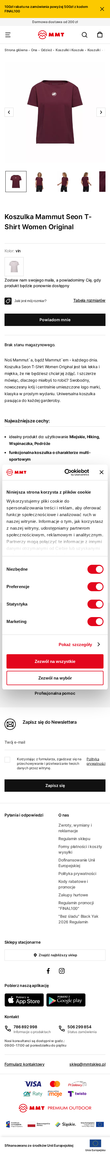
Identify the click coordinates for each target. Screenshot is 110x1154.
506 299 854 (79, 1026)
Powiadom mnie (55, 319)
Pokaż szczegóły (75, 644)
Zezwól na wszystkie (55, 661)
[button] (55, 112)
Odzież (46, 50)
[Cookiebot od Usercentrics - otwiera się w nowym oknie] (66, 472)
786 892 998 (25, 1026)
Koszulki (94, 50)
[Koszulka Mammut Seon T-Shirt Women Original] (14, 266)
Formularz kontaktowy (25, 1064)
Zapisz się (55, 785)
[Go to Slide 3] (62, 181)
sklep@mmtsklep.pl (87, 1064)
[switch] (95, 586)
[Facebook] (48, 972)
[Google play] (66, 1000)
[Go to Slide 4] (86, 181)
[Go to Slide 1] (16, 181)
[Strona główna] (51, 34)
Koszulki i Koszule (70, 50)
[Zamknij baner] (102, 472)
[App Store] (24, 1000)
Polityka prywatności (96, 761)
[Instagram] (61, 972)
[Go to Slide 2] (39, 181)
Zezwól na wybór (55, 678)
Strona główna (16, 50)
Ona (34, 50)
